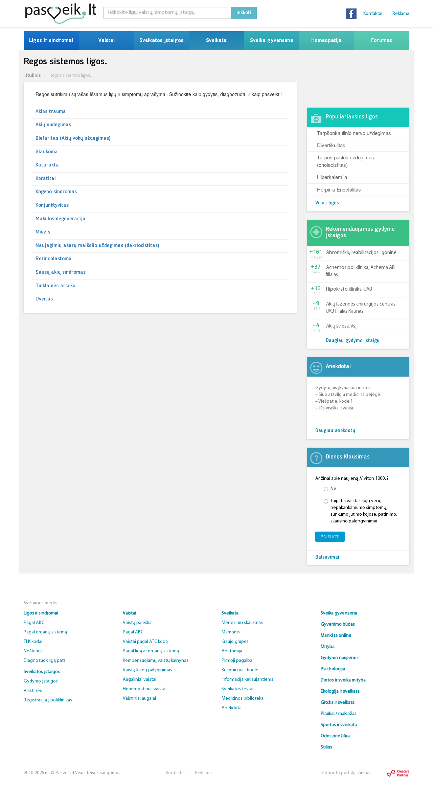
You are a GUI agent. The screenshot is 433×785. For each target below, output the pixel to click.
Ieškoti (243, 13)
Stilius (326, 747)
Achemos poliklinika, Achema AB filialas (360, 271)
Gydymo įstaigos (41, 681)
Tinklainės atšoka (56, 286)
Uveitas (44, 299)
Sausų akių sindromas (61, 272)
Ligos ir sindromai (51, 40)
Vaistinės (33, 690)
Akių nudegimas (53, 125)
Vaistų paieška (137, 622)
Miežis (43, 232)
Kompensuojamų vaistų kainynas (155, 660)
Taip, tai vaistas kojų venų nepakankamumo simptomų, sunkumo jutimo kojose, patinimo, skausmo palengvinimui (364, 511)
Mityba (328, 646)
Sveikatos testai (237, 689)
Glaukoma (47, 152)
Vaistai (106, 40)
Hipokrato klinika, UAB (349, 289)
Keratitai (46, 178)
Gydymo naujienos (340, 657)
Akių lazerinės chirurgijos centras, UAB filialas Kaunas (361, 308)
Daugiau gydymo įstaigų (353, 340)
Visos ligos (327, 203)
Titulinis (32, 75)
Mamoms (231, 632)
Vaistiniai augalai (139, 698)
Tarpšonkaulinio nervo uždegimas (354, 132)
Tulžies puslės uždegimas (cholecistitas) (345, 161)
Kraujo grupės (235, 641)
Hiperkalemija (332, 176)
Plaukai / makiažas (339, 713)
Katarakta (47, 165)
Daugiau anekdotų (335, 430)
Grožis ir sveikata (338, 702)
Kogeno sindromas (56, 192)
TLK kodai (33, 641)
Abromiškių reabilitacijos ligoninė (361, 252)
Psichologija (333, 669)
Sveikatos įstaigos (161, 40)
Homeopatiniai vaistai (144, 689)
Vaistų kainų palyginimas (147, 670)
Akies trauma (51, 111)
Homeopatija (326, 40)
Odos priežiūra (335, 736)
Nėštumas (34, 651)
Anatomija (232, 651)
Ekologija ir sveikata (340, 691)
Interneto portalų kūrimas (346, 773)
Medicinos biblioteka (243, 698)
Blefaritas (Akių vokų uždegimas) (73, 138)
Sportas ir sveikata (339, 724)
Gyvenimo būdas (338, 624)
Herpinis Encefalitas (339, 189)
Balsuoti (330, 537)
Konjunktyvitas (52, 205)
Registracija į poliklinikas (48, 700)
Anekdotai (232, 708)
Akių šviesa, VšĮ (341, 326)
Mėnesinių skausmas (242, 622)
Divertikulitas (331, 145)
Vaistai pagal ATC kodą (145, 641)
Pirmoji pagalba (237, 660)
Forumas (381, 40)
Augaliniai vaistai (139, 679)
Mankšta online (336, 635)
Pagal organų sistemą (45, 632)
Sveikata (216, 40)
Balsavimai (327, 557)
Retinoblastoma (54, 259)
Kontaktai (372, 13)
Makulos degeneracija (61, 219)
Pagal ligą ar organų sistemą (151, 651)
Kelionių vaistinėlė (240, 670)
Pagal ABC (34, 622)
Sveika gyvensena (271, 40)
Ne (333, 488)
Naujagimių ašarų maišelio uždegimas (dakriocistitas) (97, 245)
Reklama (400, 13)
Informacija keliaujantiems (247, 679)
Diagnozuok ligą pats (45, 660)
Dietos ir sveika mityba (343, 680)
